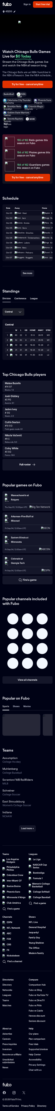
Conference (20, 298)
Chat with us (35, 1070)
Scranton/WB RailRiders (17, 779)
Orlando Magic (35, 106)
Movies (27, 706)
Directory (41, 1106)
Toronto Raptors (15, 119)
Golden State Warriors (18, 112)
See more (27, 273)
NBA (23, 94)
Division (6, 298)
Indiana (7, 812)
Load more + (27, 828)
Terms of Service (10, 1106)
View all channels (27, 679)
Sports (5, 706)
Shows (16, 706)
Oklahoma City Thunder (19, 100)
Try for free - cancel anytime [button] (27, 84)
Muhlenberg (10, 768)
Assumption (10, 758)
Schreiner (8, 790)
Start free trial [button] (43, 4)
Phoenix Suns (44, 100)
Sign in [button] (27, 4)
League (34, 298)
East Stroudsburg (13, 801)
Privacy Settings (37, 1065)
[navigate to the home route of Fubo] (7, 4)
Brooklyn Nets (14, 106)
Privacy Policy (28, 1106)
